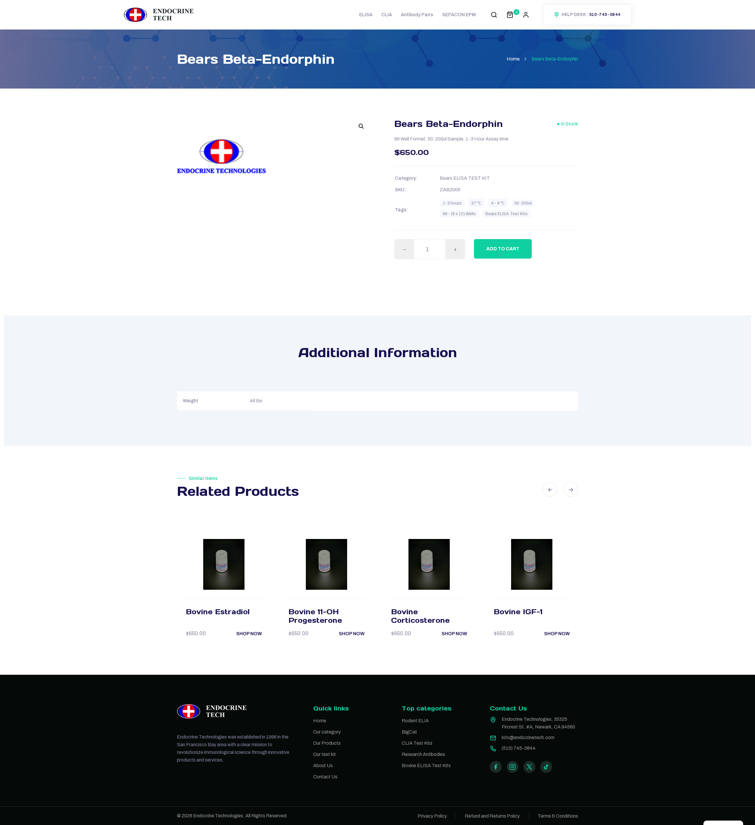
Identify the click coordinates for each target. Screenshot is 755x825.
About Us (323, 765)
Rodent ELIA (415, 720)
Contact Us (325, 776)
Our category (327, 731)
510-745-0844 (605, 15)
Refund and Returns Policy (492, 816)
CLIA (386, 14)
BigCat (409, 731)
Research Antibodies (423, 754)
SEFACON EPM (459, 14)
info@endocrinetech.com (528, 737)
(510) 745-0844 (519, 748)
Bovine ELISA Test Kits (426, 765)
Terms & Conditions (558, 816)
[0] (509, 14)
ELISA (365, 14)
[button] (361, 126)
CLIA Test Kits (417, 743)
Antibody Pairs (417, 14)
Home (513, 58)
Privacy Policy (432, 816)
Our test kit (324, 754)
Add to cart (502, 248)
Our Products (327, 743)
